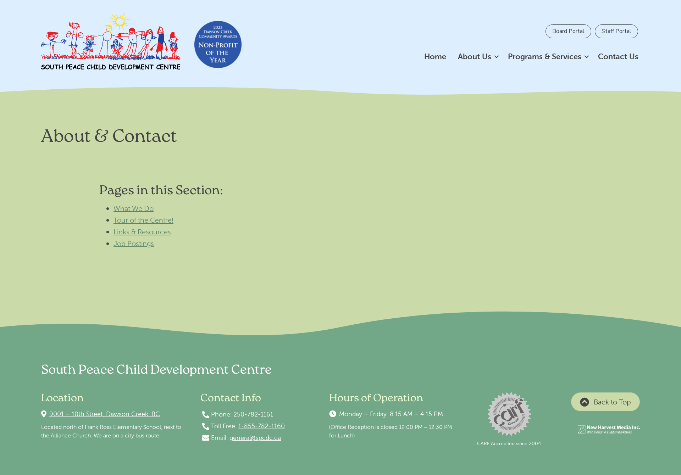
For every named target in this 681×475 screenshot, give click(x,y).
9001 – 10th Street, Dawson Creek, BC (104, 414)
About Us (474, 56)
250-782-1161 (253, 414)
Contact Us (618, 56)
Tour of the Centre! (143, 220)
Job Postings (134, 243)
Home (435, 56)
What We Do (134, 208)
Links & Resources (142, 231)
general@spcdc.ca (255, 438)
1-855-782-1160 (261, 426)
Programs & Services (544, 56)
